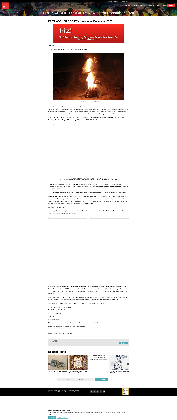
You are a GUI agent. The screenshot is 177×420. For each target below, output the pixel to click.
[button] (49, 364)
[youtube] (104, 391)
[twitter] (97, 391)
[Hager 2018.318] (88, 124)
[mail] (101, 391)
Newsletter (61, 333)
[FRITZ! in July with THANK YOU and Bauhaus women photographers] (78, 356)
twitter (65, 323)
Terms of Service (74, 391)
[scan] (67, 218)
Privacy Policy (67, 391)
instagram (59, 323)
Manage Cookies (76, 390)
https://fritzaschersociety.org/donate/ (94, 303)
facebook (79, 323)
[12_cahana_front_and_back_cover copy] (109, 218)
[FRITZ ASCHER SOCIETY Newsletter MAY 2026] (119, 356)
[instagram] (94, 391)
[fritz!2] (88, 25)
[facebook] (91, 391)
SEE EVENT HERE (92, 120)
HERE (73, 213)
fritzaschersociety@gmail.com (115, 289)
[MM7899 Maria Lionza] (88, 54)
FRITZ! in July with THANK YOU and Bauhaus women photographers (78, 372)
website (95, 323)
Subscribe (101, 379)
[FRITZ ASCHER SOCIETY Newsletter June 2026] (99, 356)
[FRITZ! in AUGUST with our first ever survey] (58, 356)
